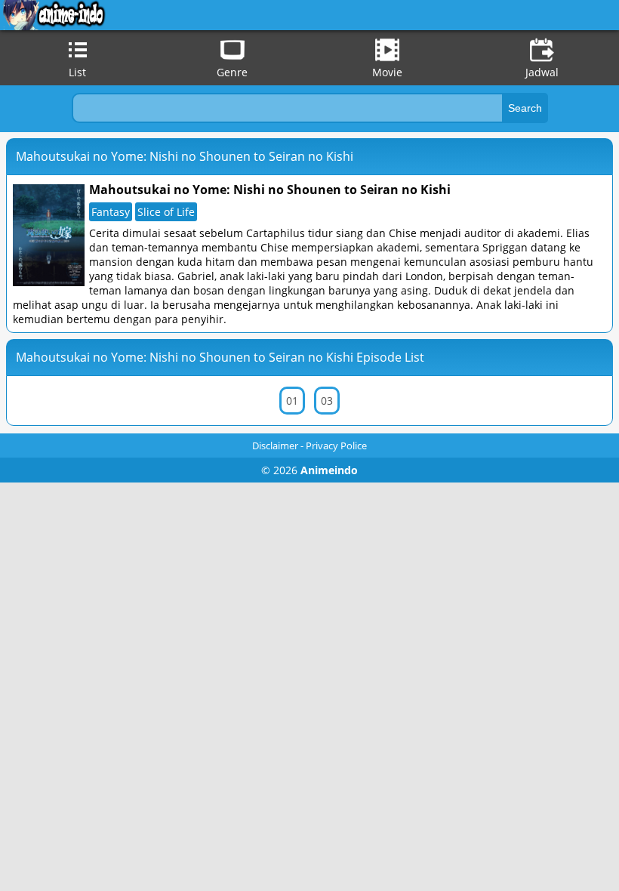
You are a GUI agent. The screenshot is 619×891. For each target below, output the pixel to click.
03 (327, 400)
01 (292, 400)
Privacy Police (336, 445)
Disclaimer (275, 445)
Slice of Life (166, 212)
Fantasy (110, 212)
